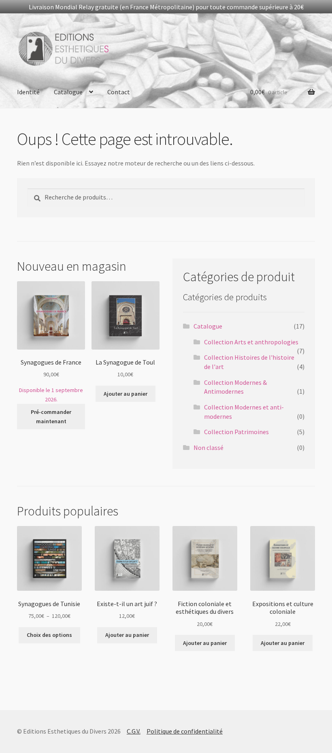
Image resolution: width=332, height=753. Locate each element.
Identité (28, 92)
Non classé (208, 447)
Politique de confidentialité (185, 731)
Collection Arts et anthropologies (251, 342)
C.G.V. (133, 731)
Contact (118, 92)
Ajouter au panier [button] (125, 393)
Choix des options (49, 634)
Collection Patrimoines (236, 432)
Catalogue (68, 92)
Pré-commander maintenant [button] (51, 416)
